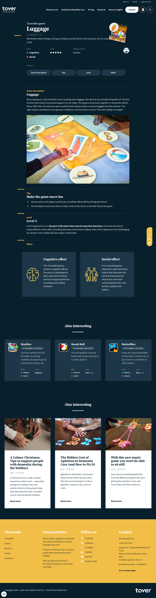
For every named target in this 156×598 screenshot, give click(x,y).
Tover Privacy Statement (56, 590)
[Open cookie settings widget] (4, 594)
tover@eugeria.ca (126, 538)
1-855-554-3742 (125, 543)
